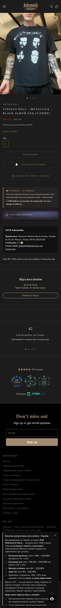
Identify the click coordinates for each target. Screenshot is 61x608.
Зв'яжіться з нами (10, 513)
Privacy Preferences (11, 485)
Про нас (6, 461)
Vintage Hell (11, 104)
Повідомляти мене (33, 164)
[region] (30, 335)
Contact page (10, 249)
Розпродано (30, 154)
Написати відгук (30, 295)
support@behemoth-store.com (31, 246)
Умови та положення (12, 475)
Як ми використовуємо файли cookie (18, 494)
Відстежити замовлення (13, 503)
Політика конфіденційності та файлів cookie (22, 480)
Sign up (32, 442)
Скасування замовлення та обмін (17, 499)
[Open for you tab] (52, 599)
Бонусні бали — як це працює (16, 508)
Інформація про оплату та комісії (17, 470)
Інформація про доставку (13, 466)
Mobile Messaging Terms (13, 489)
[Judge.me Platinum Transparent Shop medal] (30, 381)
